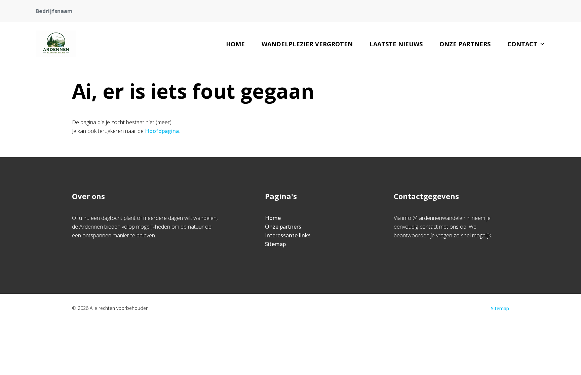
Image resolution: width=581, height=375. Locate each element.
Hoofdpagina (162, 131)
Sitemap (275, 244)
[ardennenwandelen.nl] (56, 44)
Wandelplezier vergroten (307, 44)
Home (235, 44)
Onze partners (465, 44)
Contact (522, 44)
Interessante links (288, 235)
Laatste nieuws (396, 44)
